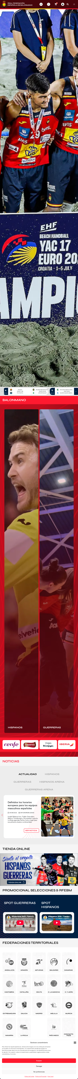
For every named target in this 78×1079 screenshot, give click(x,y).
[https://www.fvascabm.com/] (54, 1028)
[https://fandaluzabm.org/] (9, 962)
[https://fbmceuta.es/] (39, 984)
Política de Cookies (29, 1076)
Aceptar (39, 1061)
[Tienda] (48, 4)
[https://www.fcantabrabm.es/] (9, 984)
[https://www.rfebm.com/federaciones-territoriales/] (68, 1028)
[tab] (27, 774)
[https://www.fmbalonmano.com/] (39, 1006)
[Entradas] (41, 4)
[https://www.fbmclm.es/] (54, 984)
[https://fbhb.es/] (54, 962)
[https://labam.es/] (68, 1006)
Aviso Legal (50, 1076)
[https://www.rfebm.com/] (17, 4)
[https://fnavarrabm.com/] (9, 1028)
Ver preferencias (39, 1072)
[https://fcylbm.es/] (68, 984)
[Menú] (74, 4)
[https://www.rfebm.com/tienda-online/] (39, 869)
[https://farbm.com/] (24, 962)
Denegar (39, 1066)
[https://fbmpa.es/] (39, 962)
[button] (75, 1043)
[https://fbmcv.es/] (39, 1028)
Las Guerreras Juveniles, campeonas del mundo (21, 805)
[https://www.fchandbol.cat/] (24, 984)
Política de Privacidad (41, 1076)
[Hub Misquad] (62, 4)
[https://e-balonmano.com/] (9, 1006)
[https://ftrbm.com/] (24, 1028)
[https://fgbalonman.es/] (24, 1006)
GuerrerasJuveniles (27, 811)
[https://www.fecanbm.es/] (68, 962)
